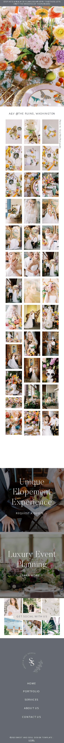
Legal (32, 740)
